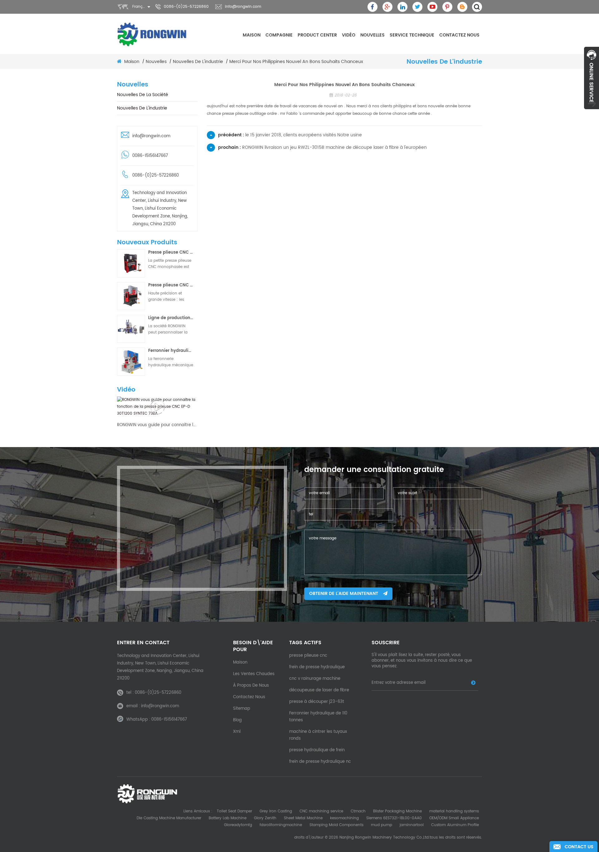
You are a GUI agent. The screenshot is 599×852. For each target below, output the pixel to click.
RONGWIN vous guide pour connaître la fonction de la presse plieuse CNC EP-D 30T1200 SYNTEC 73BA (157, 425)
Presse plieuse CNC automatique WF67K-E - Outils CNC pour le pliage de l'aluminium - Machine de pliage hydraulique (170, 285)
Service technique (412, 35)
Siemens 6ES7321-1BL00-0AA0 (394, 818)
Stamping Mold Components (336, 825)
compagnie (279, 35)
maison (252, 35)
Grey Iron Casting (276, 811)
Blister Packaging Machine (397, 811)
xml (237, 731)
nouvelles (372, 35)
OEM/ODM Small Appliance (454, 818)
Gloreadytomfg (238, 825)
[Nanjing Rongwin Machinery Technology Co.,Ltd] (152, 34)
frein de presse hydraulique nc (320, 761)
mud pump (381, 825)
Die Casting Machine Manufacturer (169, 818)
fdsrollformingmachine (281, 825)
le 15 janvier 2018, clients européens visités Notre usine (303, 135)
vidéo (348, 35)
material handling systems (454, 811)
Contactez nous (459, 35)
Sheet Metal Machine (303, 818)
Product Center (317, 35)
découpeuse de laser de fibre (319, 690)
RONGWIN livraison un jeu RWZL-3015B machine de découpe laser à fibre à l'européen (334, 147)
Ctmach (358, 811)
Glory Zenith (265, 818)
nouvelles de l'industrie (198, 61)
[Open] (591, 78)
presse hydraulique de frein (317, 750)
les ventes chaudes (254, 674)
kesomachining (344, 818)
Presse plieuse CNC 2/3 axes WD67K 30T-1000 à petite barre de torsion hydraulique (170, 252)
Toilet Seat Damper (234, 811)
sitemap (241, 708)
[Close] (591, 112)
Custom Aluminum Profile (455, 825)
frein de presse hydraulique (317, 667)
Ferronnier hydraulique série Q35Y (170, 351)
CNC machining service (321, 811)
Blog (237, 720)
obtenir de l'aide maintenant (343, 593)
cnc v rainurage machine (314, 678)
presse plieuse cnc (308, 655)
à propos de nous (251, 685)
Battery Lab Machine (227, 818)
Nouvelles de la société (142, 94)
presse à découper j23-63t (316, 702)
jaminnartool (412, 825)
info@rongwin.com (243, 7)
